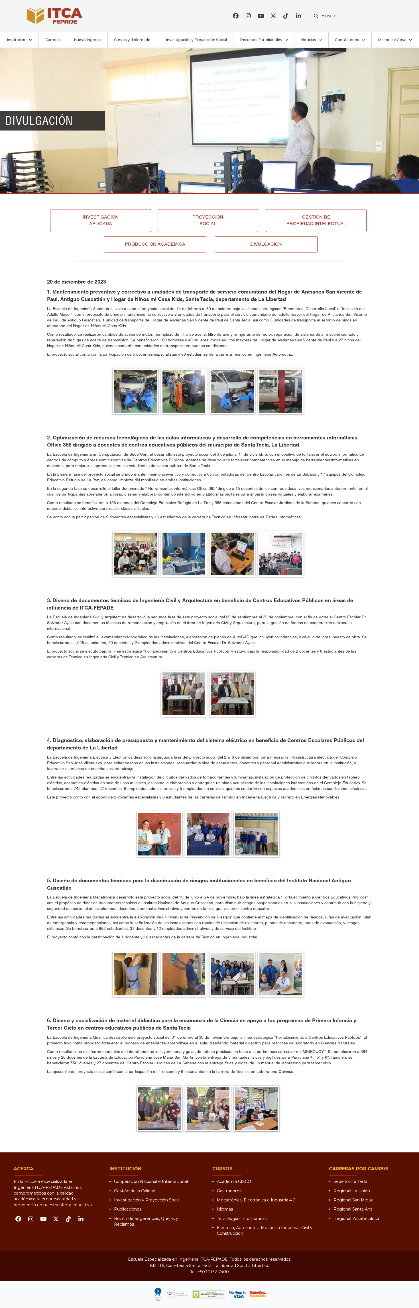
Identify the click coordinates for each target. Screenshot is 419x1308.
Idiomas (225, 1209)
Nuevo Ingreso (87, 40)
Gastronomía (230, 1190)
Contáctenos (347, 40)
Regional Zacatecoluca (356, 1218)
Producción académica (155, 244)
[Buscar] (316, 16)
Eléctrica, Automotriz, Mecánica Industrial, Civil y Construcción (264, 1230)
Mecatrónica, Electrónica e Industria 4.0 (256, 1200)
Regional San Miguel (354, 1200)
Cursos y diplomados (133, 40)
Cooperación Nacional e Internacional (151, 1181)
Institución (17, 40)
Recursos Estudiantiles (261, 40)
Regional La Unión (351, 1190)
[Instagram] (248, 16)
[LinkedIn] (298, 16)
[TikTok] (285, 16)
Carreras (53, 40)
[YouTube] (260, 16)
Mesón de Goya (392, 40)
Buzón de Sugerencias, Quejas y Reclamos (146, 1221)
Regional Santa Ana (353, 1209)
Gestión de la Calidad (134, 1190)
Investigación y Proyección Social (196, 40)
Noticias (308, 40)
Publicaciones (127, 1209)
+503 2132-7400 (213, 1271)
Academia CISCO (234, 1181)
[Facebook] (235, 16)
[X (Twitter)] (273, 16)
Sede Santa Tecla (350, 1181)
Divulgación (266, 244)
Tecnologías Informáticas (242, 1218)
